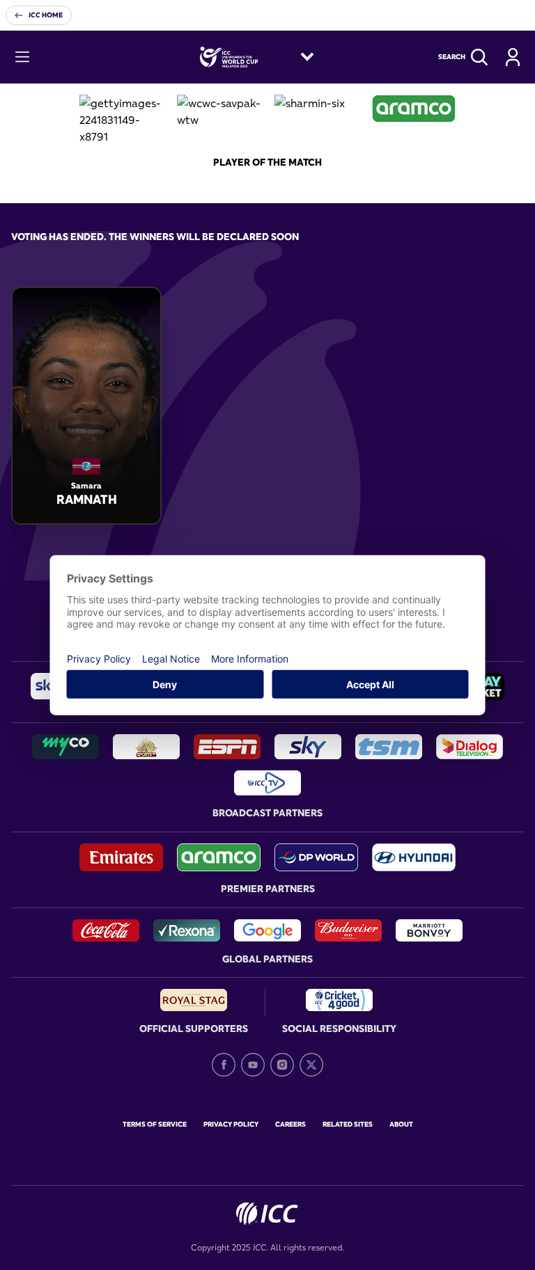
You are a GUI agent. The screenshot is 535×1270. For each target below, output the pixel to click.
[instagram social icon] (282, 1065)
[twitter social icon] (311, 1065)
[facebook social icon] (223, 1065)
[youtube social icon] (253, 1065)
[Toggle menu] (22, 57)
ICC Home (46, 14)
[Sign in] (513, 57)
